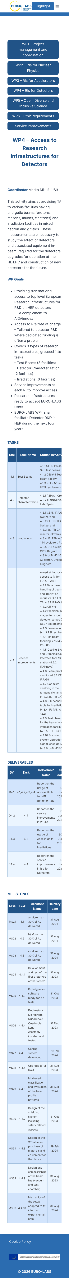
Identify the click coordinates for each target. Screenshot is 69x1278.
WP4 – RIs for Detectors (33, 91)
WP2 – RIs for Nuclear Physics (33, 68)
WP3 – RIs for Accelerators (33, 81)
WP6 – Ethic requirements (33, 116)
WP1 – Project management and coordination (33, 49)
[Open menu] (57, 6)
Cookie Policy (20, 1241)
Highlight (43, 6)
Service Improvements (33, 126)
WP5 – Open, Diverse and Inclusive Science (33, 103)
